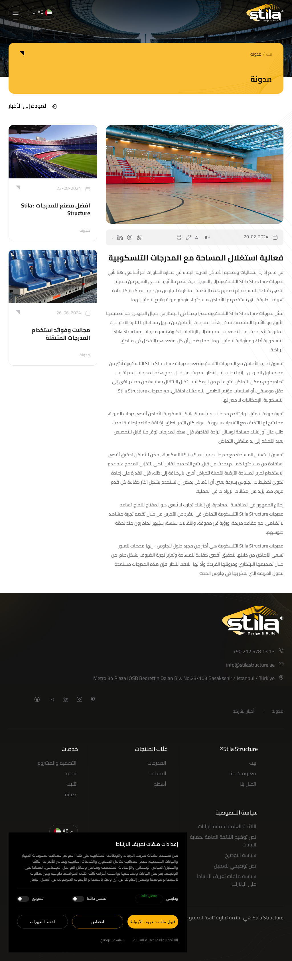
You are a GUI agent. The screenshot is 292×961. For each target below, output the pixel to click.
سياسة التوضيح (112, 940)
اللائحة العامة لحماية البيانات (155, 940)
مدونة (255, 54)
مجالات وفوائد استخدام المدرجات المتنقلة (61, 335)
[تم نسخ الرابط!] (188, 237)
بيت (269, 54)
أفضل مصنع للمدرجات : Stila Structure (55, 210)
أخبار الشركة (243, 711)
